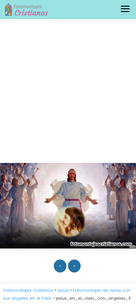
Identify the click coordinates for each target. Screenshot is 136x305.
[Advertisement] (68, 90)
